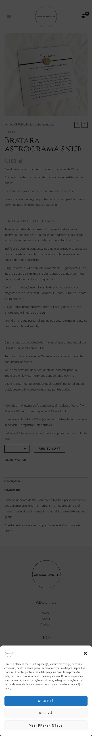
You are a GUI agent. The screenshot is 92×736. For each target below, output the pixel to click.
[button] (85, 653)
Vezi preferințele (46, 726)
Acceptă (46, 701)
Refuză (46, 713)
